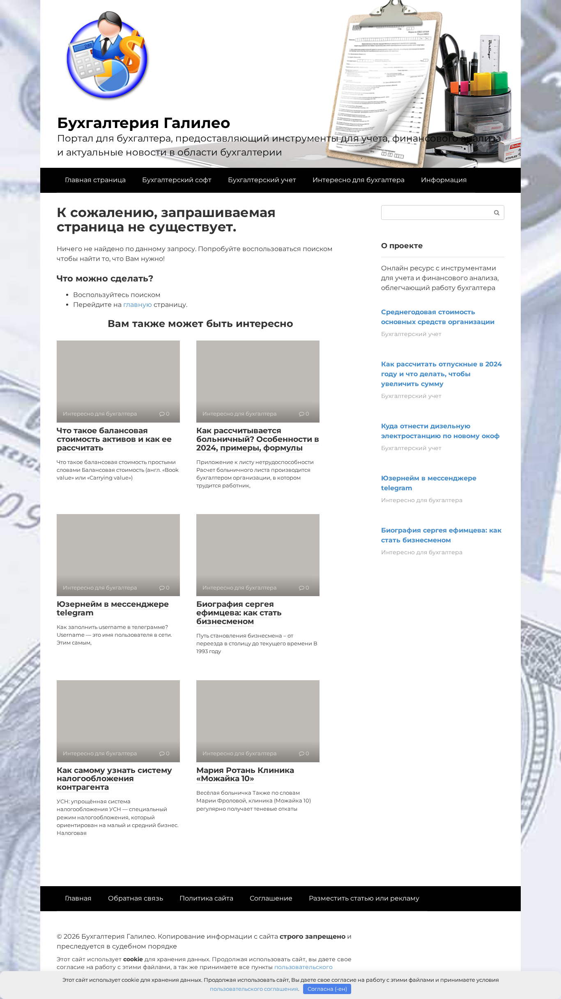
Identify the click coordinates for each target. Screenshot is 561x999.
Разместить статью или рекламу (364, 898)
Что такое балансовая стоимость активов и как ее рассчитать (114, 439)
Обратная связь (135, 898)
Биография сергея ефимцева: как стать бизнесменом (239, 612)
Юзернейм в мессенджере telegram (113, 608)
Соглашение (271, 898)
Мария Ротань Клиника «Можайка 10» (245, 775)
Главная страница (95, 180)
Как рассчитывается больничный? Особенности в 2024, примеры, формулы (257, 439)
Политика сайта (206, 898)
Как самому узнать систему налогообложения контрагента (114, 779)
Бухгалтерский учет (262, 180)
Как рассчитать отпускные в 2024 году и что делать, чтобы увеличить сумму (441, 374)
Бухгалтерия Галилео (143, 123)
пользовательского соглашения (254, 988)
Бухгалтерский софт (177, 180)
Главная (78, 898)
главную (137, 305)
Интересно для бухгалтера (359, 180)
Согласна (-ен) (327, 988)
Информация (444, 180)
